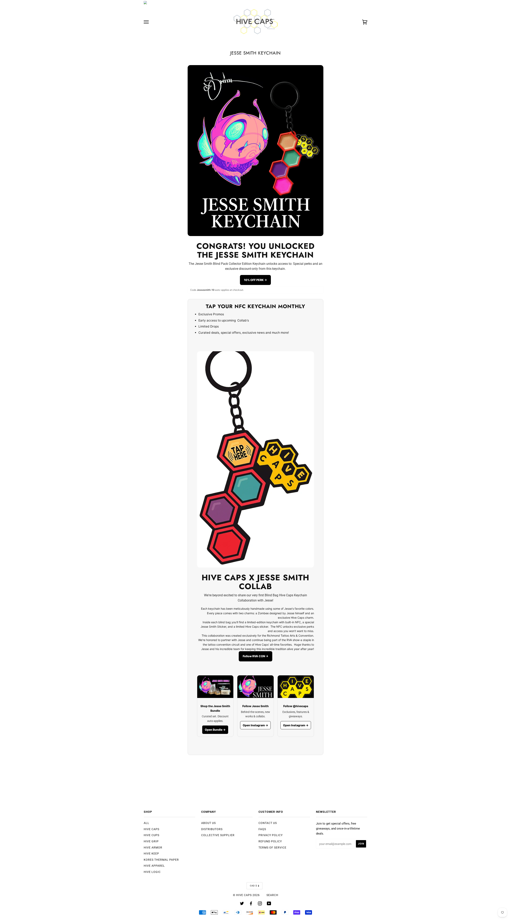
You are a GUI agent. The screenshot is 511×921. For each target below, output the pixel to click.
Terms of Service (272, 847)
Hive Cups (151, 835)
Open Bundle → (215, 729)
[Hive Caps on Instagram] (260, 904)
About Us (208, 823)
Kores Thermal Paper (161, 859)
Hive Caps (151, 829)
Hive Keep (151, 853)
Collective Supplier (218, 835)
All (146, 823)
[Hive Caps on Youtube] (269, 904)
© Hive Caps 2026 (246, 895)
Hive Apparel (154, 865)
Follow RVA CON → (255, 656)
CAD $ (253, 885)
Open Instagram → (255, 725)
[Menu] (146, 22)
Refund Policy (270, 841)
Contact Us (267, 823)
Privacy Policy (270, 835)
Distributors (212, 829)
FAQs (262, 829)
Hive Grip (151, 841)
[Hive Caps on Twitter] (242, 904)
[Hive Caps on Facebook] (251, 904)
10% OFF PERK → (255, 280)
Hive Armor (153, 847)
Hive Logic (152, 871)
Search (272, 895)
